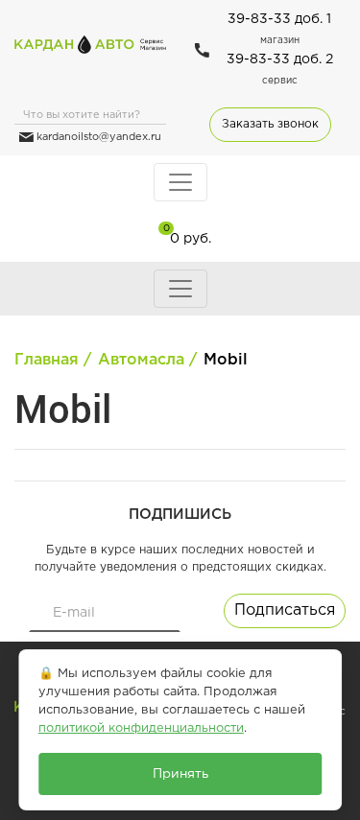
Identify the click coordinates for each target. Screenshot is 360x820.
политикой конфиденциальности (141, 728)
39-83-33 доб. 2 (280, 59)
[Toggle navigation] (180, 182)
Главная (46, 360)
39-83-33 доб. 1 (279, 19)
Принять (180, 774)
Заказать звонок (270, 124)
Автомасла (141, 360)
